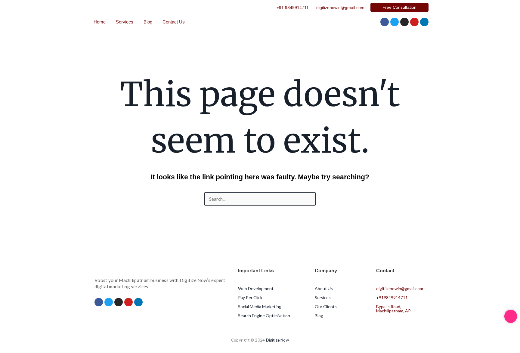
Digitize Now (277, 340)
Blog (148, 21)
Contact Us (173, 21)
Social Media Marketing (259, 306)
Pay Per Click (250, 297)
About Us (324, 288)
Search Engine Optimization (264, 315)
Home (100, 21)
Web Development (256, 288)
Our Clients (326, 306)
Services (124, 21)
